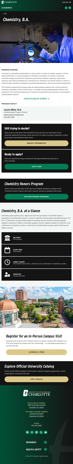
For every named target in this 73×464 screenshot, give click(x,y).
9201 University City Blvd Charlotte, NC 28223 (36, 406)
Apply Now (36, 167)
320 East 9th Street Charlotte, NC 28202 (36, 415)
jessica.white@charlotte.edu (14, 115)
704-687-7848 (9, 117)
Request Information (36, 143)
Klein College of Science (35, 98)
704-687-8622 (36, 425)
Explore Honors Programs (36, 197)
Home (5, 13)
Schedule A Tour (36, 352)
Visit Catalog (36, 379)
